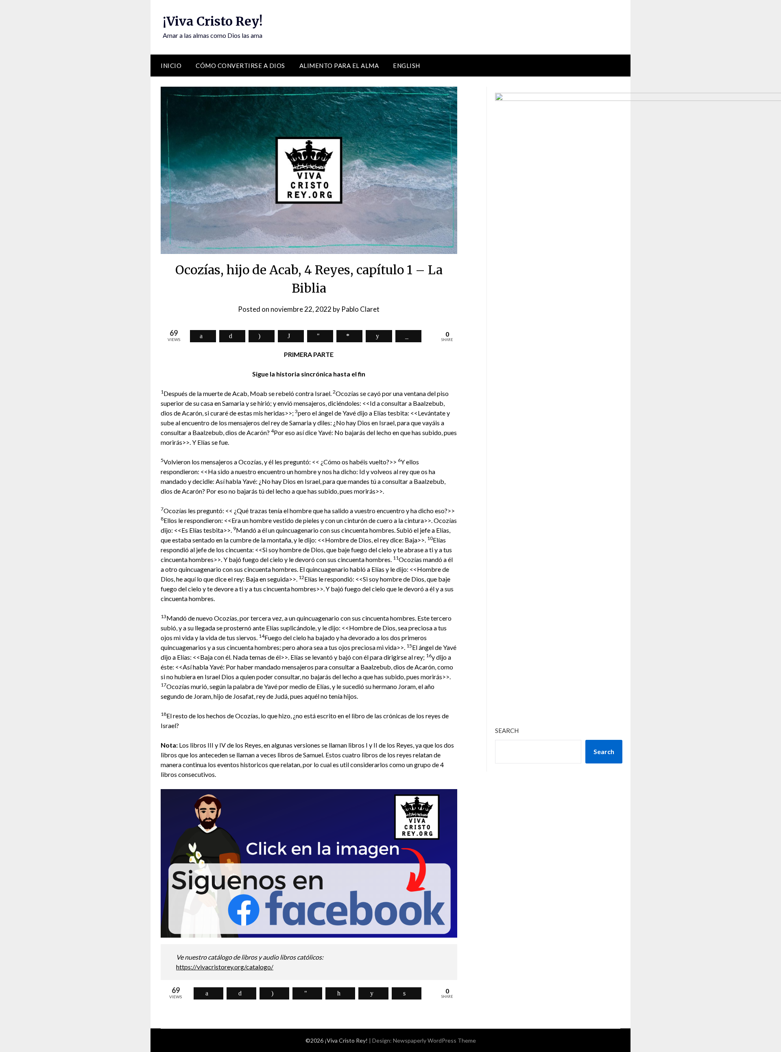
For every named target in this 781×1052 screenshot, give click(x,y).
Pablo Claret (360, 309)
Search (507, 730)
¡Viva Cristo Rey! (212, 21)
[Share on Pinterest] (340, 993)
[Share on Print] (406, 993)
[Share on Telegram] (320, 336)
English (406, 65)
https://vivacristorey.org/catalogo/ (224, 967)
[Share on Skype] (262, 336)
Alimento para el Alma (339, 65)
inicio (171, 65)
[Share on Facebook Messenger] (349, 336)
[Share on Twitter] (232, 336)
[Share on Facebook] (203, 336)
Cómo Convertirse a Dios (240, 65)
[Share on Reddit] (379, 336)
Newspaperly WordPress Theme (434, 1040)
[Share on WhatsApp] (291, 336)
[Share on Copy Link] (408, 336)
